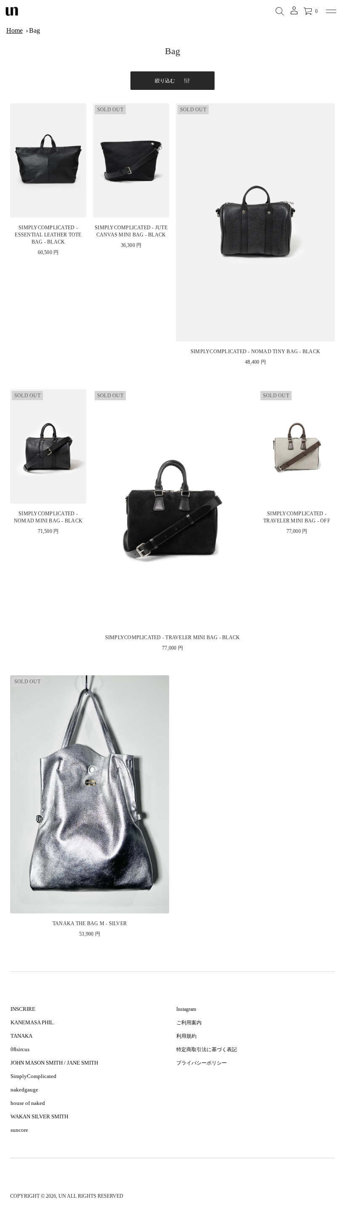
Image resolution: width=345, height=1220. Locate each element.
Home (14, 30)
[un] (12, 11)
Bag (34, 30)
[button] (280, 11)
